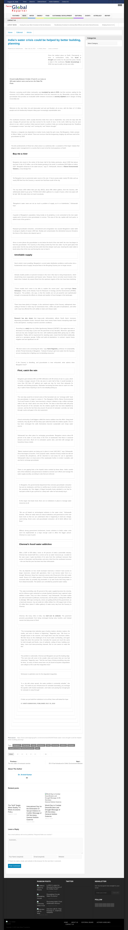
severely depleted (60, 96)
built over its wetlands (53, 616)
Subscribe (116, 892)
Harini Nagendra (52, 348)
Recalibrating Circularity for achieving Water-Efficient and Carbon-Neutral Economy (57, 25)
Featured (15, 15)
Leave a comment (53, 48)
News (24, 15)
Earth (48, 745)
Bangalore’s (17, 745)
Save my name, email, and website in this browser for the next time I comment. (35, 861)
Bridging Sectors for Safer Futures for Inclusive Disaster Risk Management (102, 25)
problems (63, 745)
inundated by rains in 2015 (50, 92)
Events (87, 15)
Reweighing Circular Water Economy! (53, 895)
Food (47, 15)
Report (107, 15)
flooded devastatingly (72, 62)
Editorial (78, 15)
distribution (41, 745)
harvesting (55, 745)
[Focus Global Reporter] (16, 8)
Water (31, 15)
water (37, 748)
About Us (32, 1)
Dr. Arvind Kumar (18, 48)
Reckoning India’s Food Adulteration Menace (54, 902)
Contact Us (12, 20)
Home (24, 1)
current (34, 745)
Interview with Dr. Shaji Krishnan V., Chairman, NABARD (54, 910)
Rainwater (71, 745)
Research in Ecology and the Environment (21, 748)
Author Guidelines (54, 1)
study (27, 328)
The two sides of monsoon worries (19, 762)
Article (29, 32)
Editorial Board (42, 1)
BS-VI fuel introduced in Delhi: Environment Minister (66, 762)
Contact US (65, 1)
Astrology (98, 15)
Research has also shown (23, 318)
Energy (39, 15)
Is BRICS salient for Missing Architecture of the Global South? (54, 887)
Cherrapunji (26, 745)
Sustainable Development (62, 15)
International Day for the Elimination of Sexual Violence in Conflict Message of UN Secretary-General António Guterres (34, 813)
